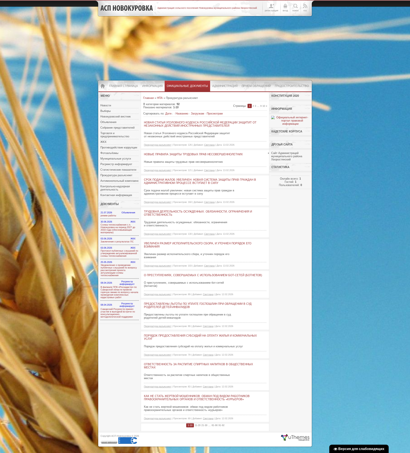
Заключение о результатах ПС (117, 241)
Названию (182, 113)
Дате (168, 113)
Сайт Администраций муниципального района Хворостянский (286, 156)
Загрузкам (197, 113)
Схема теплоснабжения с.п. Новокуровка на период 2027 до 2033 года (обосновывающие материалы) (118, 228)
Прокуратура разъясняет (157, 145)
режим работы (108, 215)
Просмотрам (215, 113)
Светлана (209, 145)
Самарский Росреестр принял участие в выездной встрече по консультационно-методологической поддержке (118, 313)
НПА (160, 98)
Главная (148, 98)
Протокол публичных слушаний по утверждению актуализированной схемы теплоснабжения (119, 253)
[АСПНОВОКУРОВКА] (126, 8)
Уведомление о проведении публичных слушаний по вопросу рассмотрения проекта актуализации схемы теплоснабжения (119, 270)
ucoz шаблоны (295, 437)
